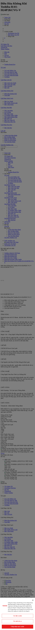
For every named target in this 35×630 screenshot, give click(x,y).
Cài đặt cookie (17, 616)
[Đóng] (33, 600)
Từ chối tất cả (17, 621)
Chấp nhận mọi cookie (17, 626)
